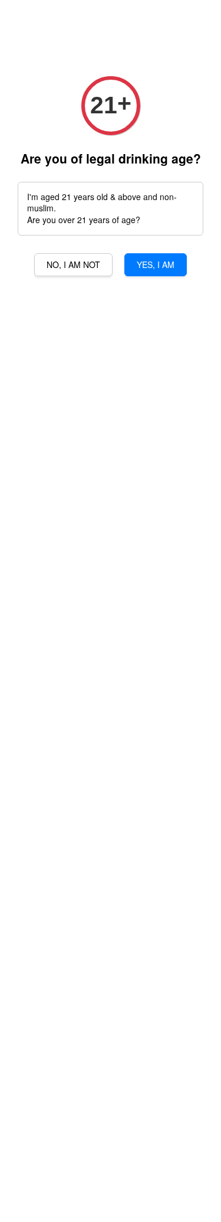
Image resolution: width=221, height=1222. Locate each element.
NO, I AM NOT (73, 264)
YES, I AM (155, 264)
